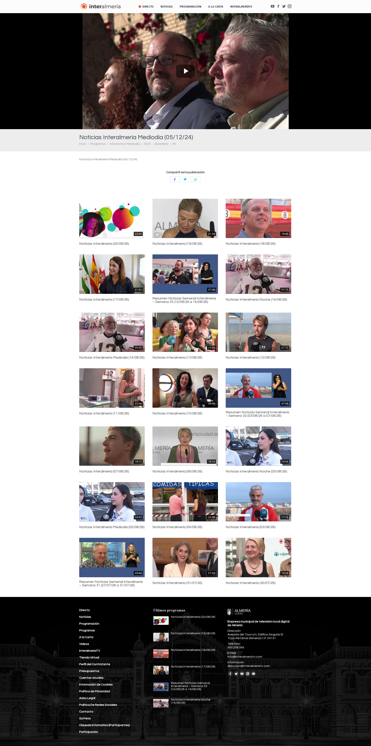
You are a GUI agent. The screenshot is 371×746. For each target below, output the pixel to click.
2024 (147, 143)
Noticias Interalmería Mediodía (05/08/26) (112, 527)
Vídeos (84, 643)
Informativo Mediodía (125, 143)
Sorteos (85, 718)
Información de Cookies (96, 684)
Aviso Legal (87, 698)
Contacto (86, 711)
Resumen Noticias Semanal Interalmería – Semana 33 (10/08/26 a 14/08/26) (184, 300)
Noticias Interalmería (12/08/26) (251, 357)
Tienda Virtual (89, 657)
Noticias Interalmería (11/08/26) (104, 413)
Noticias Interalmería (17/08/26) (104, 299)
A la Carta (86, 637)
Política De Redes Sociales (98, 704)
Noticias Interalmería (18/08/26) (251, 244)
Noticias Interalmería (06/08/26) (177, 471)
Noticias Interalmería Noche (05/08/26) (256, 471)
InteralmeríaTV (89, 650)
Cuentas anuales (91, 677)
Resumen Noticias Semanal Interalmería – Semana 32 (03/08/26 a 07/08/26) (257, 414)
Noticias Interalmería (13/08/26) (177, 357)
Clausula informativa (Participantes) (104, 725)
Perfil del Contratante (94, 664)
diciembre (161, 143)
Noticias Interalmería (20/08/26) (104, 244)
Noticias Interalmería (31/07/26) (177, 583)
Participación (88, 731)
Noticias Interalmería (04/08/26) (177, 527)
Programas (98, 143)
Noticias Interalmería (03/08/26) (251, 527)
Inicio (82, 143)
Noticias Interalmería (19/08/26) (177, 244)
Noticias (85, 616)
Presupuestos (89, 671)
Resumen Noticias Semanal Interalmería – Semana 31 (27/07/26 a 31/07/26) (111, 583)
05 (174, 143)
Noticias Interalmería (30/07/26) (251, 583)
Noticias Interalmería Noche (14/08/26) (256, 299)
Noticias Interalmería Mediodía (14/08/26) (112, 357)
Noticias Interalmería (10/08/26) (177, 413)
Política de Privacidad (94, 691)
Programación (89, 623)
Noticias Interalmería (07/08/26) (104, 471)
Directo (84, 610)
